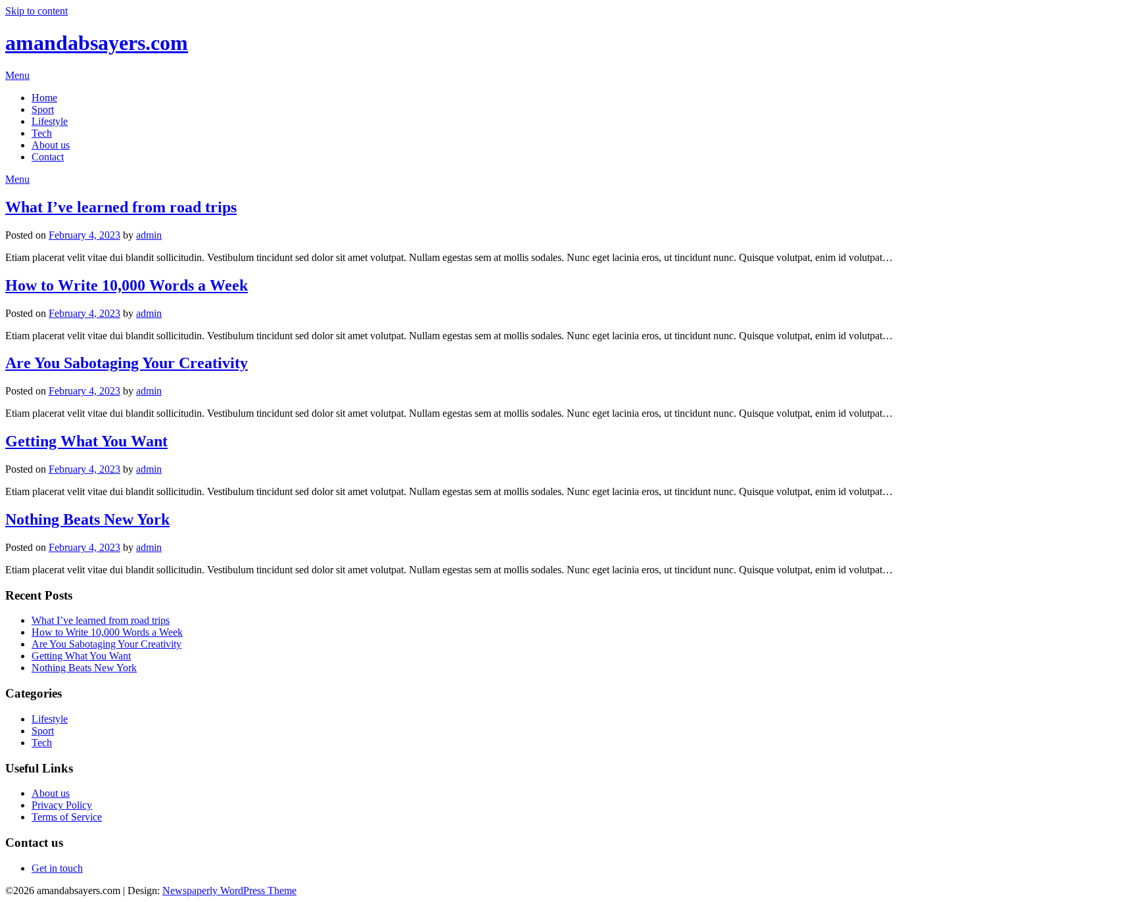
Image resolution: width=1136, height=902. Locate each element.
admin (149, 235)
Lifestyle (50, 121)
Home (44, 97)
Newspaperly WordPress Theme (229, 890)
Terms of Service (67, 816)
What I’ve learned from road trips (121, 207)
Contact (48, 156)
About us (51, 145)
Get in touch (57, 868)
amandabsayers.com (96, 43)
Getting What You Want (86, 441)
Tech (42, 133)
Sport (43, 109)
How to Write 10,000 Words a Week (126, 285)
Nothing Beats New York (87, 519)
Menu (17, 75)
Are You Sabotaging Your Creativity (126, 362)
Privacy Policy (62, 805)
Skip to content (36, 10)
